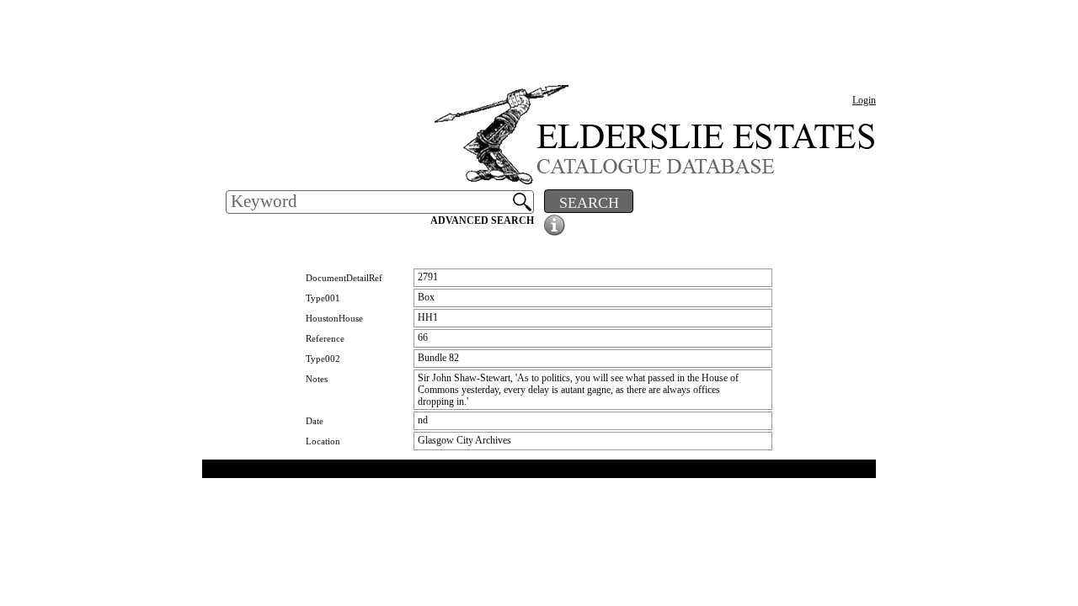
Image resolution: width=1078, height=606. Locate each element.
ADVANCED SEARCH (482, 220)
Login (864, 100)
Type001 (323, 298)
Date (314, 421)
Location (323, 441)
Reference (325, 338)
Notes (317, 379)
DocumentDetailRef (344, 278)
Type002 (323, 359)
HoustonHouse (334, 318)
